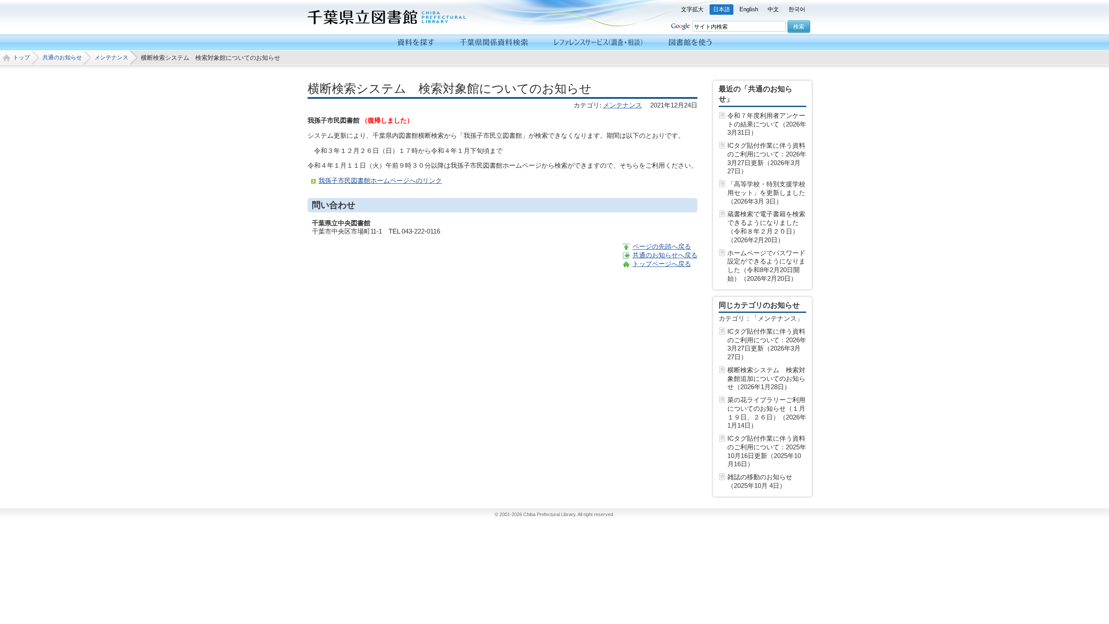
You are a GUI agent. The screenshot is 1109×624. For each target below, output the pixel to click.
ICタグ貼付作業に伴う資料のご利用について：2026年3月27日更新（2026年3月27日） (766, 158)
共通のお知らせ (62, 57)
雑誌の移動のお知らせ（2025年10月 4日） (759, 481)
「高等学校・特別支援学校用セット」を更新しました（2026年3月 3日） (766, 192)
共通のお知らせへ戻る (664, 255)
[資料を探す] (416, 42)
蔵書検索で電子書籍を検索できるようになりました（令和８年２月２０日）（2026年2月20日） (766, 226)
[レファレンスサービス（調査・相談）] (598, 42)
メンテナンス (111, 57)
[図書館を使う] (690, 42)
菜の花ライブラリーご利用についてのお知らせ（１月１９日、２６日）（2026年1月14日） (766, 412)
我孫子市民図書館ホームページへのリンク (380, 180)
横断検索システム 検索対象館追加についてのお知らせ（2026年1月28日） (766, 378)
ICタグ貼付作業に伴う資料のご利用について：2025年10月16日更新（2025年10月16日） (766, 451)
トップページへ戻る (661, 263)
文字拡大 (692, 9)
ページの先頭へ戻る (661, 246)
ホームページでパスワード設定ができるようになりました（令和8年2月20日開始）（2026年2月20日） (766, 265)
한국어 (796, 9)
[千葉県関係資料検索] (494, 42)
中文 (773, 9)
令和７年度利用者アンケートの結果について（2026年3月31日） (766, 124)
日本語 (721, 9)
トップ (21, 57)
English (748, 9)
